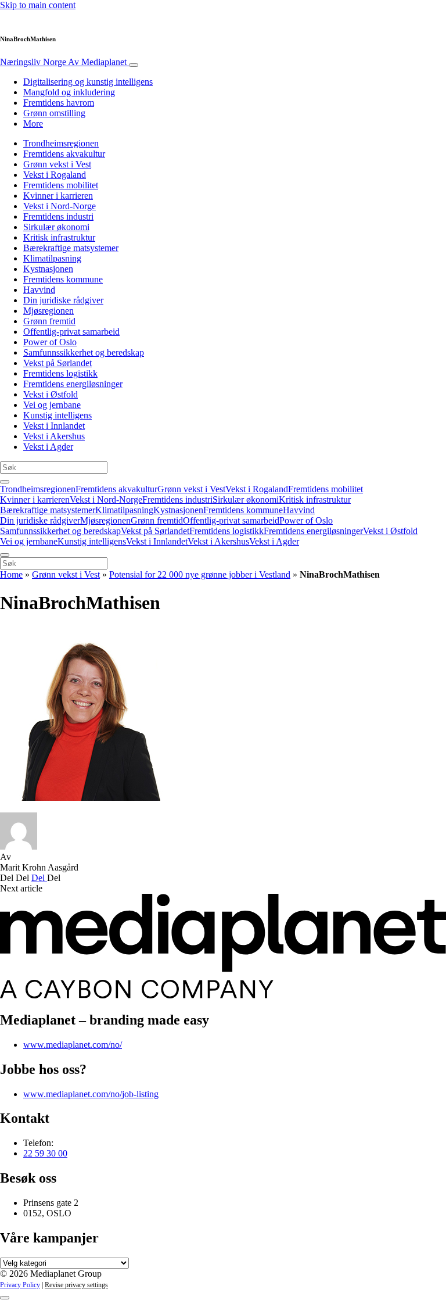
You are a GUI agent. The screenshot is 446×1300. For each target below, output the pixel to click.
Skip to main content (37, 5)
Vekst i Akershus (54, 436)
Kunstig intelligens (57, 415)
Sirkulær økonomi (56, 227)
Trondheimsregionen (61, 143)
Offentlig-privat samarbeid (71, 331)
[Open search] (4, 482)
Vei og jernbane (52, 405)
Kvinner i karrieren (58, 195)
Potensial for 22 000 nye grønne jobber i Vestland (199, 574)
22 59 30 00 (45, 1153)
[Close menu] (4, 555)
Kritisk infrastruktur (59, 237)
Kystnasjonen (48, 269)
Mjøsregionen (48, 311)
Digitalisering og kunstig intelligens (88, 82)
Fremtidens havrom (58, 103)
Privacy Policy (20, 1285)
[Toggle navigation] (133, 65)
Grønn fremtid (49, 321)
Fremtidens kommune (63, 279)
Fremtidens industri (58, 216)
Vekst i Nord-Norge (59, 206)
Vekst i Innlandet (54, 426)
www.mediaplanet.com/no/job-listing (91, 1094)
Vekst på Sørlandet (57, 363)
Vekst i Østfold (50, 394)
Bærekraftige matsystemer (70, 248)
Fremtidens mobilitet (60, 185)
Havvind (39, 290)
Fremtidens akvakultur (64, 154)
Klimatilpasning (52, 258)
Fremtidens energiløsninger (73, 384)
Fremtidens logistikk (60, 373)
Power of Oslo (50, 342)
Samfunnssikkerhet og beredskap (83, 352)
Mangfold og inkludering (69, 92)
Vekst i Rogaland (54, 175)
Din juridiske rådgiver (63, 300)
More (33, 123)
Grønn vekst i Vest (57, 164)
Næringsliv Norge (63, 62)
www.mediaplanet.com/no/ (72, 1045)
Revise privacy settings (76, 1285)
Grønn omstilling (54, 113)
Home (11, 574)
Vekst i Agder (48, 447)
